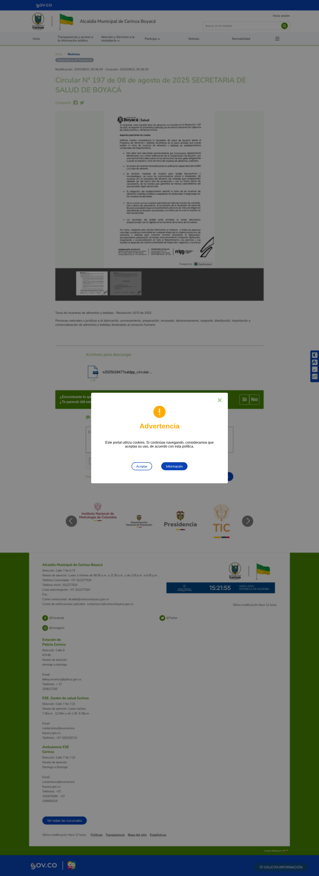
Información (174, 466)
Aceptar (141, 466)
